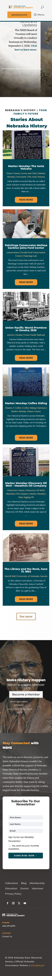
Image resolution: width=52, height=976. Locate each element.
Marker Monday (18, 411)
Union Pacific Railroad (34, 335)
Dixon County (13, 173)
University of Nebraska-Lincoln (32, 576)
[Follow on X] (19, 903)
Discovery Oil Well (35, 490)
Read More (26, 199)
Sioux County (34, 411)
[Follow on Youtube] (25, 903)
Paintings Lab (30, 256)
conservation (13, 252)
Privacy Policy (13, 893)
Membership (37, 883)
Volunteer (37, 888)
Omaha (19, 335)
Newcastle (21, 176)
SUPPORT (6, 933)
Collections (11, 883)
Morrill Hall (10, 576)
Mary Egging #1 (26, 497)
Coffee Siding (29, 408)
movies (10, 335)
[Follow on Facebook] (7, 903)
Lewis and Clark (29, 173)
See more (26, 616)
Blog (23, 883)
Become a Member (26, 694)
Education (11, 888)
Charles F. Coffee (13, 408)
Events (25, 888)
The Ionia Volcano (36, 176)
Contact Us (7, 936)
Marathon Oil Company (17, 493)
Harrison (41, 408)
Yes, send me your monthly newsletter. (23, 847)
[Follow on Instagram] (13, 903)
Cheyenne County (16, 490)
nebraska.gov (37, 965)
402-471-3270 (8, 926)
